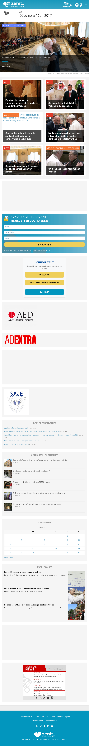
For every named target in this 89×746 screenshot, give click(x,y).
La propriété (39, 717)
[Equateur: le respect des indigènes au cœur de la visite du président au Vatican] (22, 94)
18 (10, 548)
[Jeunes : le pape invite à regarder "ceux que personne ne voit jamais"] (22, 160)
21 (44, 548)
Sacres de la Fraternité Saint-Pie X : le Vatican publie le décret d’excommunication (40, 460)
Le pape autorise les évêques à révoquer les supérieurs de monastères (37, 504)
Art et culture (53, 148)
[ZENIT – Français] (25, 4)
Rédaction (6, 67)
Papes (6, 82)
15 (56, 544)
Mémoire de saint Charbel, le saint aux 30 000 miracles (31, 482)
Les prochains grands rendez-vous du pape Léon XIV (26, 588)
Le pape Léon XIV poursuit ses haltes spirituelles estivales (29, 605)
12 (21, 544)
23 (67, 548)
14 (44, 544)
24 (79, 548)
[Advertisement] (44, 196)
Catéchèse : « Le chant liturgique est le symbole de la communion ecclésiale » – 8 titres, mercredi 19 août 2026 (41, 435)
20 (33, 548)
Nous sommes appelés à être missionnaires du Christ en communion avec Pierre (32, 431)
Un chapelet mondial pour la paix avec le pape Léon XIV (31, 471)
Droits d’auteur (37, 721)
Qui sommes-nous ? (25, 717)
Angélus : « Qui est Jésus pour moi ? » (17, 428)
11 (10, 544)
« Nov (6, 557)
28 (44, 552)
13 (33, 544)
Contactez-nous (51, 721)
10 (79, 540)
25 (10, 552)
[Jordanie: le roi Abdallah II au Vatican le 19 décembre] (65, 94)
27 (33, 552)
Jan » (11, 557)
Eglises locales (11, 115)
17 (79, 544)
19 (21, 548)
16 (67, 544)
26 (21, 552)
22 (56, 548)
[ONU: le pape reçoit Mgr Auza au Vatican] (65, 160)
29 (56, 552)
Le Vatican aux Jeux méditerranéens (16, 444)
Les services (50, 717)
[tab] (33, 668)
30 (67, 552)
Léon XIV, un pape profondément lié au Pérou (23, 572)
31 (79, 552)
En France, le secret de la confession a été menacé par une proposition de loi (39, 493)
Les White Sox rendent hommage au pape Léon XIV (21, 441)
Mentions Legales (63, 717)
